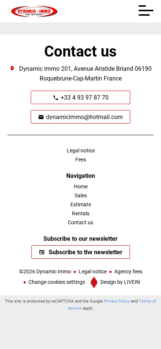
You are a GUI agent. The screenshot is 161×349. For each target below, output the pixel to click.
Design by (119, 281)
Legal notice (93, 271)
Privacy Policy (117, 301)
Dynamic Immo (39, 68)
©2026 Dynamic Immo (45, 271)
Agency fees (128, 271)
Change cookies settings (56, 281)
